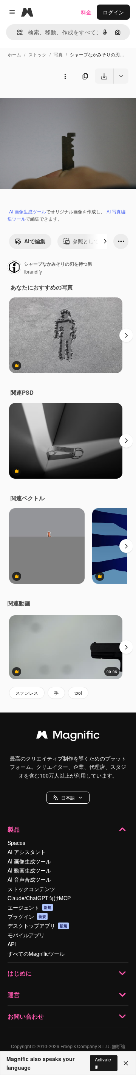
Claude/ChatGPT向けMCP (39, 898)
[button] (68, 798)
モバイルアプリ (26, 935)
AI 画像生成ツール (27, 211)
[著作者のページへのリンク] (14, 267)
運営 (14, 994)
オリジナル (52, 101)
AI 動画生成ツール (29, 870)
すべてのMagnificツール (36, 953)
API (12, 944)
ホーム (14, 54)
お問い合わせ (26, 1016)
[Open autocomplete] (16, 32)
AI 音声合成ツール (29, 879)
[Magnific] (68, 736)
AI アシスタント (27, 852)
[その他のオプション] (65, 76)
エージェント (29, 907)
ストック (37, 54)
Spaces (16, 842)
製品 (14, 829)
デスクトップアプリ (37, 925)
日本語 (68, 797)
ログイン (113, 12)
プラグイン (27, 916)
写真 (58, 54)
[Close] (126, 1063)
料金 (86, 12)
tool (78, 692)
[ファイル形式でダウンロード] (120, 76)
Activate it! (103, 1063)
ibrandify (33, 271)
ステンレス (26, 692)
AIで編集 (34, 241)
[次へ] (105, 241)
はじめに (20, 973)
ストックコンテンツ (31, 889)
